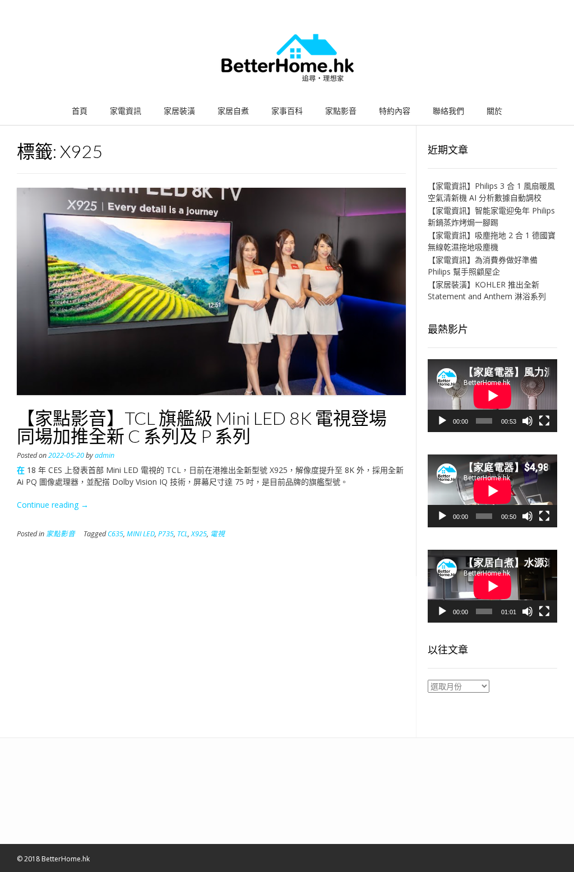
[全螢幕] (544, 420)
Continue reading (53, 504)
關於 (494, 110)
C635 (115, 534)
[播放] (442, 420)
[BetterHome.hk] (287, 58)
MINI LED (141, 534)
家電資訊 (125, 110)
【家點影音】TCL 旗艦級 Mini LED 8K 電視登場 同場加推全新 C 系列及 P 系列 (202, 427)
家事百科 (287, 110)
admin (104, 455)
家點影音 (341, 110)
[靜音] (527, 420)
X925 (199, 534)
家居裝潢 (179, 110)
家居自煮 (233, 110)
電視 (217, 534)
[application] (492, 395)
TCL (182, 534)
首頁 (79, 110)
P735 (166, 534)
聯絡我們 (448, 110)
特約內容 (394, 110)
